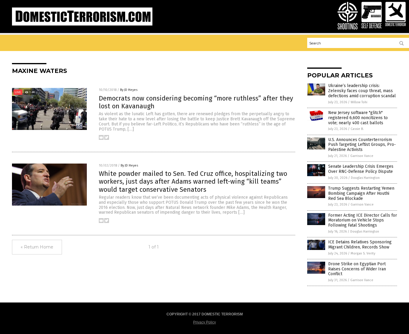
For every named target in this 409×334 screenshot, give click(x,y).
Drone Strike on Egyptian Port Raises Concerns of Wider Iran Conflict (357, 269)
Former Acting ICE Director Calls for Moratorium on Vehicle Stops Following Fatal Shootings (362, 220)
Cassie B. (357, 129)
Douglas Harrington (365, 178)
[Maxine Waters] (82, 24)
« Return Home (37, 247)
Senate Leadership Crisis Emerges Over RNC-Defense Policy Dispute (360, 169)
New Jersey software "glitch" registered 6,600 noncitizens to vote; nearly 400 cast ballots (358, 117)
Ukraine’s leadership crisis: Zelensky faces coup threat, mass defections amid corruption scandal (362, 90)
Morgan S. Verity (363, 253)
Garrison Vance (361, 156)
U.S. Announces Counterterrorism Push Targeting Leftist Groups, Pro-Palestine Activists (362, 144)
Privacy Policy (204, 322)
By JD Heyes (128, 90)
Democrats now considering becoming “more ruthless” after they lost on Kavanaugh (196, 102)
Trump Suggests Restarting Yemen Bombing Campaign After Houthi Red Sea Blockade (361, 193)
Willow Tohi (359, 102)
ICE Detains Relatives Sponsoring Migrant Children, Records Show (360, 244)
